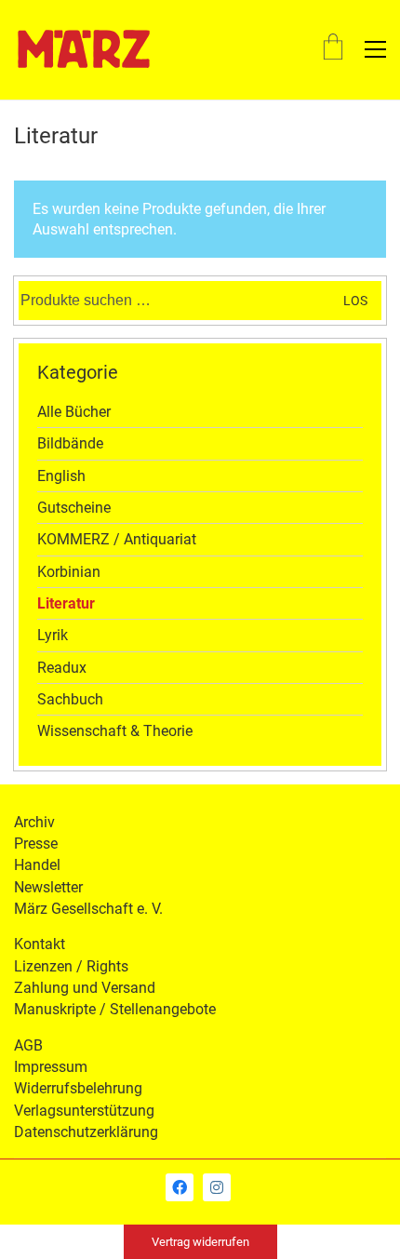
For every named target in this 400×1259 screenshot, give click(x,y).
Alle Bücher (74, 412)
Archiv (34, 822)
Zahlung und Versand (84, 988)
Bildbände (70, 443)
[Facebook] (179, 1187)
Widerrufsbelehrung (78, 1088)
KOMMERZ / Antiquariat (116, 539)
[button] (375, 49)
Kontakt (39, 944)
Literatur (66, 603)
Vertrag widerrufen (200, 1242)
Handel (37, 865)
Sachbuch (70, 699)
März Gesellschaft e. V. (88, 908)
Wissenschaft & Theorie (115, 731)
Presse (36, 843)
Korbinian (68, 572)
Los (355, 300)
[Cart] (333, 49)
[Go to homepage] (83, 49)
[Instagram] (217, 1187)
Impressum (50, 1067)
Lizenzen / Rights (71, 966)
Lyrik (52, 635)
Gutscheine (74, 507)
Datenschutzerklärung (86, 1132)
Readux (62, 667)
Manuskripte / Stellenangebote (115, 1009)
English (61, 476)
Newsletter (48, 887)
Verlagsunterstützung (84, 1110)
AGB (28, 1045)
